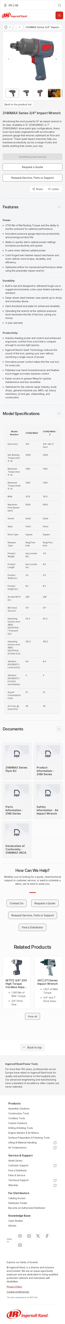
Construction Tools (18, 1113)
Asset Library (15, 1160)
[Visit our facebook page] (47, 1236)
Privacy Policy (14, 1286)
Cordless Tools (16, 1118)
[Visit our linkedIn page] (20, 1245)
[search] (60, 5)
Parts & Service (16, 1175)
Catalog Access (17, 1198)
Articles (12, 1225)
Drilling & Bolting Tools (20, 1128)
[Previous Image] (9, 59)
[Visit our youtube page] (20, 1236)
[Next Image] (56, 59)
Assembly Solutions (19, 1108)
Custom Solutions (17, 1123)
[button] (32, 207)
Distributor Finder (17, 1203)
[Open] (59, 15)
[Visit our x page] (38, 1236)
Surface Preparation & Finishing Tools (29, 1137)
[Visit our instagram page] (29, 1236)
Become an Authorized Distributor (26, 1207)
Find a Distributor (17, 1170)
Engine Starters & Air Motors (23, 1132)
